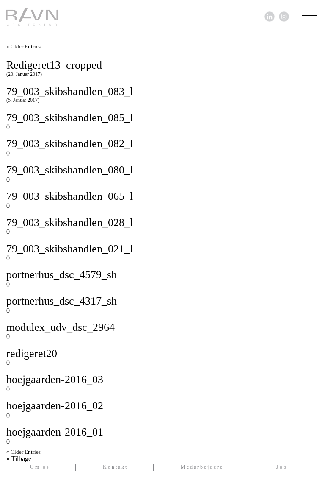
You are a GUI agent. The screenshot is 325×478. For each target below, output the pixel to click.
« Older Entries (23, 46)
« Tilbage (18, 459)
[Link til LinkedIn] (269, 16)
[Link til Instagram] (284, 16)
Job (281, 467)
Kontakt (115, 467)
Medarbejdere (202, 467)
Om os (40, 467)
